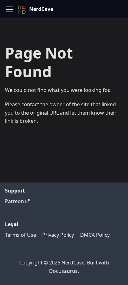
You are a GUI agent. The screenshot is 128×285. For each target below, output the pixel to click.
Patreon (14, 201)
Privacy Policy (58, 234)
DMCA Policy (95, 234)
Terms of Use (20, 234)
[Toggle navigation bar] (9, 9)
